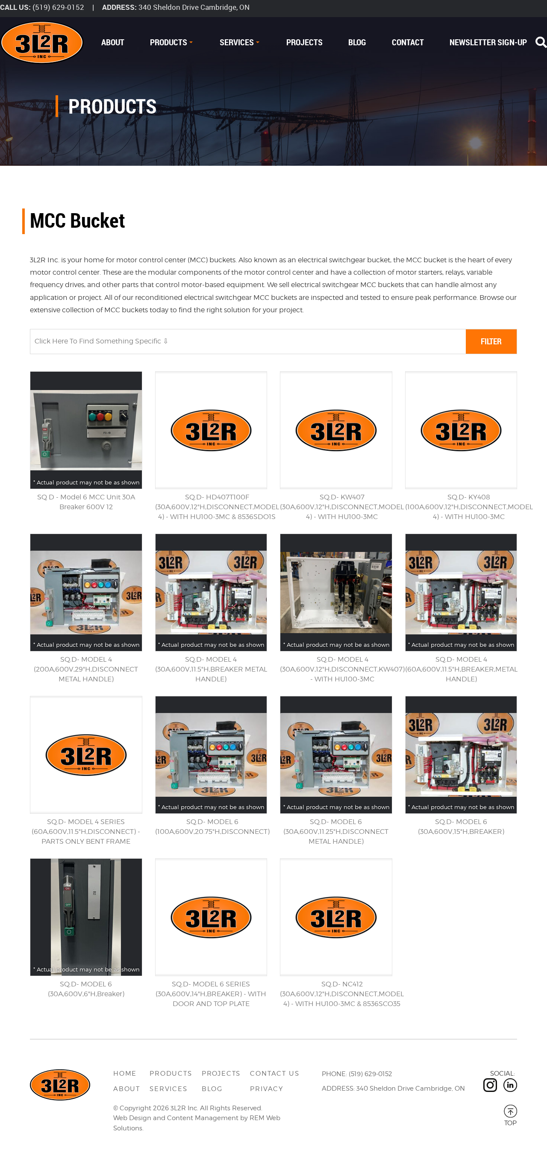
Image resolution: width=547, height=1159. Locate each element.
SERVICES (237, 42)
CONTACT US (274, 1073)
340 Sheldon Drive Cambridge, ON (194, 7)
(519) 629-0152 (58, 7)
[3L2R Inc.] (42, 42)
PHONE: (334, 1074)
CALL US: (15, 7)
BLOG (357, 42)
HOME (125, 1073)
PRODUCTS (168, 42)
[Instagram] (490, 1085)
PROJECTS (304, 42)
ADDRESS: (119, 7)
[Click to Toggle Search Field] (541, 42)
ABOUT (112, 42)
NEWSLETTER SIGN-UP (488, 42)
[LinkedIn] (510, 1085)
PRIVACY (266, 1089)
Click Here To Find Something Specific (99, 341)
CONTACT (408, 42)
